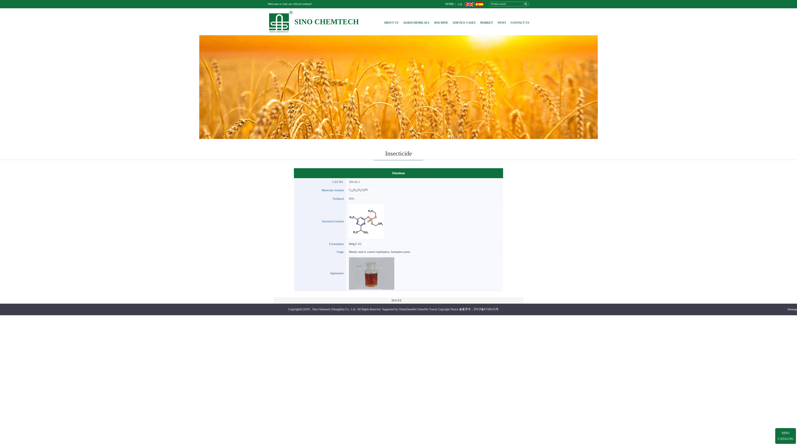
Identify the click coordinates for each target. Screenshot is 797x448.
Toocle (433, 309)
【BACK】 (396, 300)
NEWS (502, 22)
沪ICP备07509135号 (486, 309)
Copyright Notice (448, 309)
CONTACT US (520, 22)
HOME (449, 4)
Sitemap (792, 309)
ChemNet (422, 309)
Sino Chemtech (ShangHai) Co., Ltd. (334, 309)
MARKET (486, 22)
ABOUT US (391, 22)
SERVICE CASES (464, 22)
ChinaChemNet (408, 309)
